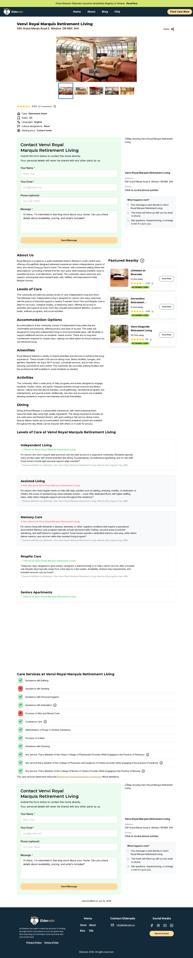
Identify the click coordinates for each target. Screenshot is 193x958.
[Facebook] (152, 925)
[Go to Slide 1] (65, 91)
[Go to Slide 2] (81, 91)
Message (27, 209)
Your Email (28, 181)
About (92, 925)
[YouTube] (165, 925)
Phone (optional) (30, 195)
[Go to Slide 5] (127, 91)
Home (83, 925)
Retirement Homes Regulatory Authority (79, 776)
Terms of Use (51, 942)
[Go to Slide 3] (96, 91)
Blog (82, 930)
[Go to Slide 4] (111, 91)
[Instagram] (158, 925)
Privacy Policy (34, 942)
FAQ (91, 930)
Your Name (28, 167)
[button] (96, 59)
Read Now (132, 3)
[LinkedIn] (171, 925)
